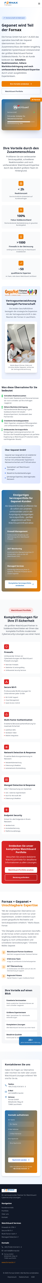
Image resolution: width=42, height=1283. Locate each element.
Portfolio (5, 1211)
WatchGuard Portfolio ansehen (21, 870)
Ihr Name (11, 1120)
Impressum (12, 1277)
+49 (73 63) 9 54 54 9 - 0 (17, 1086)
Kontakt (5, 1217)
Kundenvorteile (7, 1207)
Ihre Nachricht (13, 1139)
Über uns (5, 1214)
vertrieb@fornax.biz (15, 1093)
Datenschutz (24, 1277)
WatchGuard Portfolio (14, 91)
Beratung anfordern (21, 877)
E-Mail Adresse (13, 1129)
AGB (32, 1277)
